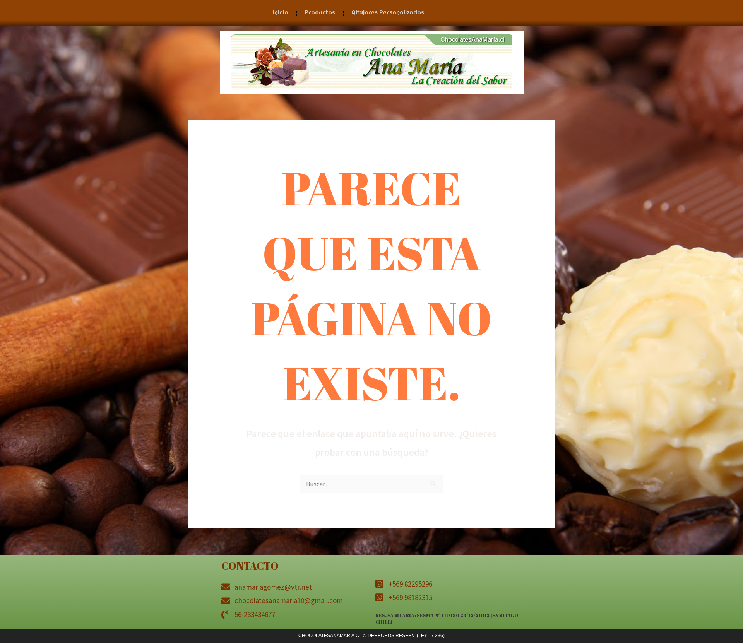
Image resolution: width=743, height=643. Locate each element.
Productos (320, 12)
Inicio (280, 12)
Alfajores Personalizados (387, 12)
